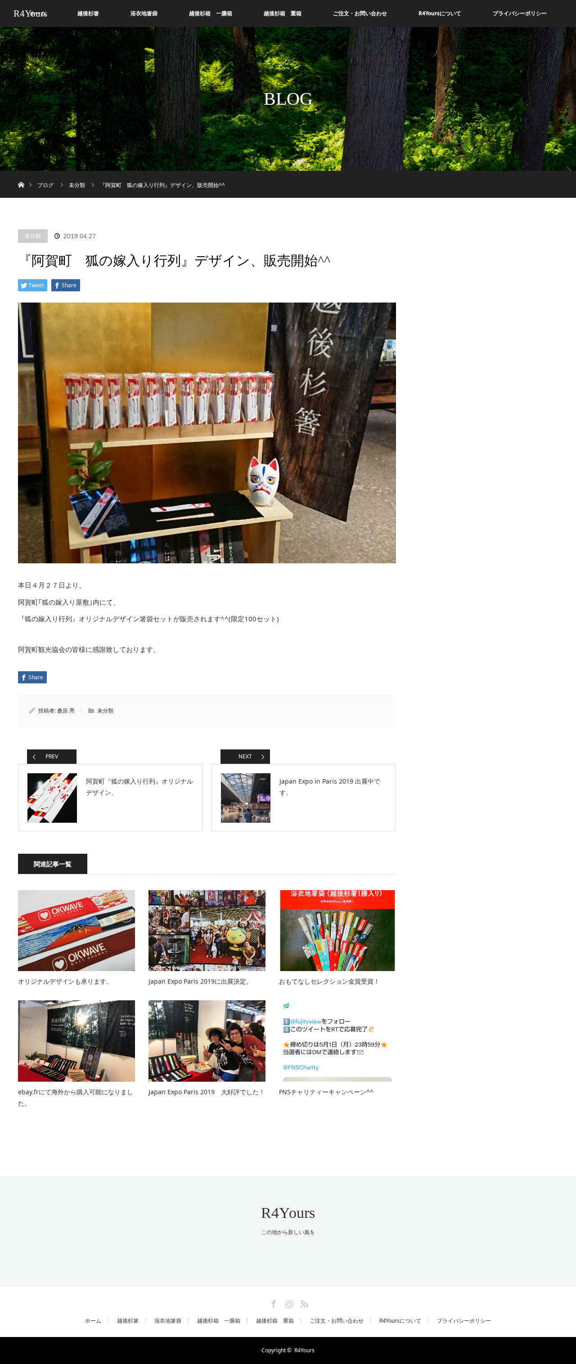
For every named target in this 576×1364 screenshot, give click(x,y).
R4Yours (30, 13)
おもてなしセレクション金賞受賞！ (329, 981)
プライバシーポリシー (520, 13)
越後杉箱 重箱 (283, 13)
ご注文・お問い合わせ (360, 13)
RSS (303, 1302)
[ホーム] (21, 174)
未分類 (33, 236)
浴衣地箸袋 (144, 13)
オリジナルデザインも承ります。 (65, 981)
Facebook (272, 1302)
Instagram (288, 1302)
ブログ (45, 185)
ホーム (93, 1321)
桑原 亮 (66, 710)
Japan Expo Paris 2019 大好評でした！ (206, 1092)
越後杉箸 (88, 13)
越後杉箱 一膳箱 (210, 13)
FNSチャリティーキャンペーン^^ (326, 1092)
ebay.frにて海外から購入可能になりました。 (75, 1097)
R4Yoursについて (439, 13)
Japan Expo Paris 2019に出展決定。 (200, 981)
